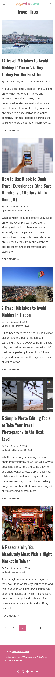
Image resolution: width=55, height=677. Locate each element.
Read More (10, 130)
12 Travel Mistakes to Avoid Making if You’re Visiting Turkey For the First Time (25, 67)
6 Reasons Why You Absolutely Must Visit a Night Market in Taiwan (27, 554)
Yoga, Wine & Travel (20, 652)
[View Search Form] (51, 4)
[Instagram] (27, 671)
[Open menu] (4, 4)
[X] (23, 671)
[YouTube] (37, 671)
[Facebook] (18, 671)
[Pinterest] (32, 671)
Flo (6, 81)
